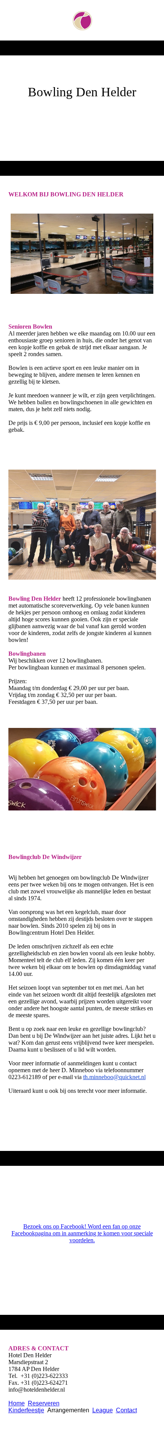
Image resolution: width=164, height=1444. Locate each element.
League (102, 1410)
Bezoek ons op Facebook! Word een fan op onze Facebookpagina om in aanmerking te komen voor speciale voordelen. (82, 1233)
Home (16, 1403)
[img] (82, 20)
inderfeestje (28, 1410)
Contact (126, 1410)
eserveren (45, 1403)
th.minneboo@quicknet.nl (114, 1077)
